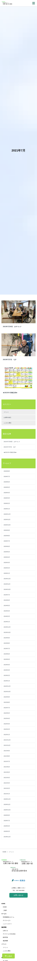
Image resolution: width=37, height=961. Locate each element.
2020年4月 (7, 826)
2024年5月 (7, 605)
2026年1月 (7, 508)
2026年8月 (7, 471)
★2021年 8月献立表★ (10, 452)
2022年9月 (7, 697)
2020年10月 (7, 810)
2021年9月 (7, 750)
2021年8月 (7, 756)
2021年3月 (7, 783)
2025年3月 (7, 562)
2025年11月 (7, 519)
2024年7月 (7, 594)
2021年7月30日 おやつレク (12, 441)
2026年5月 (7, 487)
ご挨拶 (5, 910)
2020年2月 (7, 831)
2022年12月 (7, 686)
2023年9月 (7, 638)
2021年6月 (7, 767)
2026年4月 (7, 492)
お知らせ (5, 930)
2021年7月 (7, 761)
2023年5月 (7, 659)
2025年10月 (7, 525)
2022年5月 (7, 713)
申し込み (8, 956)
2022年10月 (7, 691)
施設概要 (5, 940)
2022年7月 (7, 707)
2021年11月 (7, 745)
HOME (3, 903)
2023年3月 (7, 670)
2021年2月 (7, 788)
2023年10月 (7, 632)
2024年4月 (7, 611)
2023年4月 (7, 664)
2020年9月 (7, 815)
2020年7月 (7, 820)
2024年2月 (7, 616)
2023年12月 (7, 627)
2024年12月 (7, 578)
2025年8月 (7, 535)
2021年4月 (7, 777)
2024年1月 (7, 621)
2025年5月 (7, 551)
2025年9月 (7, 530)
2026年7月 (7, 476)
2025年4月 (7, 557)
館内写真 (5, 937)
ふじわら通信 (7, 423)
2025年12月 (7, 514)
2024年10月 (7, 589)
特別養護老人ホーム (8, 917)
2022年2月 (7, 729)
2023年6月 (7, 654)
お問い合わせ (18, 895)
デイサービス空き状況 (9, 934)
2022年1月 (7, 734)
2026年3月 (7, 498)
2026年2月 (7, 503)
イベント (6, 412)
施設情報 (3, 927)
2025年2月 (7, 568)
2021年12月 (7, 740)
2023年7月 (7, 648)
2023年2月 (7, 675)
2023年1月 (7, 681)
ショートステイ (7, 924)
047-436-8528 (20, 890)
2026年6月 (7, 482)
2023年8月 (7, 643)
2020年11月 (7, 804)
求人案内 (3, 957)
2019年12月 (7, 836)
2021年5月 (7, 772)
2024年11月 (7, 584)
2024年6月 (7, 600)
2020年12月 (7, 799)
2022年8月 (7, 702)
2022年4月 (7, 718)
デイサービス (6, 920)
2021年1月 (7, 793)
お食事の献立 (7, 417)
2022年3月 (7, 724)
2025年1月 (7, 573)
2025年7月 (7, 541)
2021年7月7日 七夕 (10, 447)
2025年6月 (7, 546)
